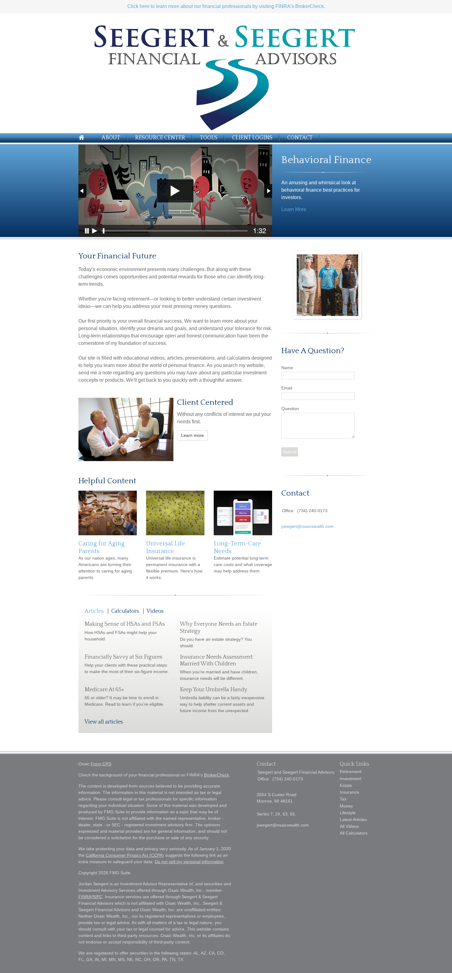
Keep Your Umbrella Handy (213, 690)
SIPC (97, 896)
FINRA (84, 896)
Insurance (349, 792)
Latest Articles (353, 819)
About (110, 138)
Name (287, 367)
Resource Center (160, 138)
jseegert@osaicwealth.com (307, 526)
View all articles (104, 722)
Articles (94, 611)
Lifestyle (348, 812)
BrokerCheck (216, 774)
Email (286, 387)
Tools (208, 138)
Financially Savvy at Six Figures (123, 657)
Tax (343, 798)
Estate (346, 785)
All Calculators (353, 833)
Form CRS (101, 763)
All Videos (349, 826)
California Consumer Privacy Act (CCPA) (125, 855)
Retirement (350, 771)
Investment (350, 778)
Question (290, 408)
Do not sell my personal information (189, 861)
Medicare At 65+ (104, 690)
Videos (155, 611)
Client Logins (252, 138)
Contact (300, 138)
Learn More (293, 209)
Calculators (125, 611)
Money (346, 806)
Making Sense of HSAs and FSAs (125, 624)
